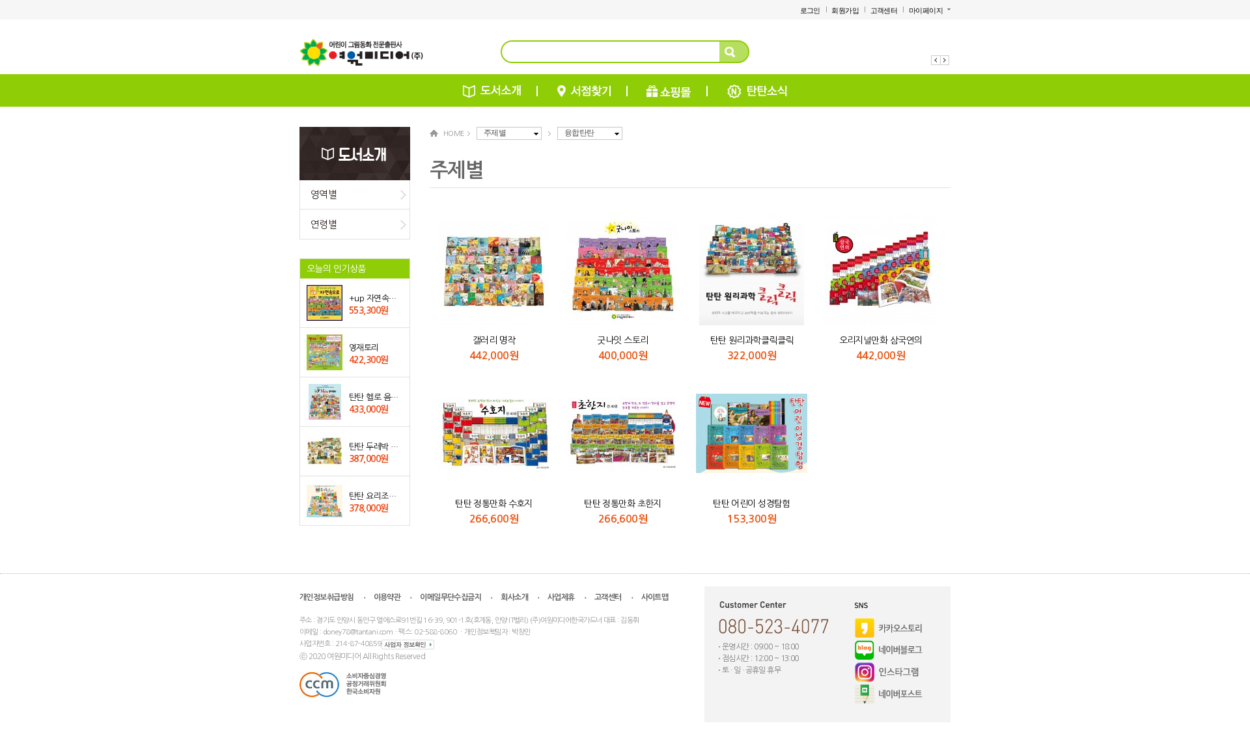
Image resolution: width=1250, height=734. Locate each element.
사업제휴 (561, 597)
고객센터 (884, 10)
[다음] (946, 60)
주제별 (495, 132)
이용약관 (387, 597)
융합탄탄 (579, 132)
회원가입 (845, 10)
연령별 (324, 224)
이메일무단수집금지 (450, 597)
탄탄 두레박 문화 (377, 446)
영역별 (324, 194)
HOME (453, 133)
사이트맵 (655, 597)
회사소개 (514, 597)
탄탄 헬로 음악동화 (381, 397)
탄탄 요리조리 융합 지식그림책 (400, 496)
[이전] (936, 60)
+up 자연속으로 (376, 298)
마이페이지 (926, 10)
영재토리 (364, 348)
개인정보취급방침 (326, 597)
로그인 (810, 10)
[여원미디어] (361, 53)
